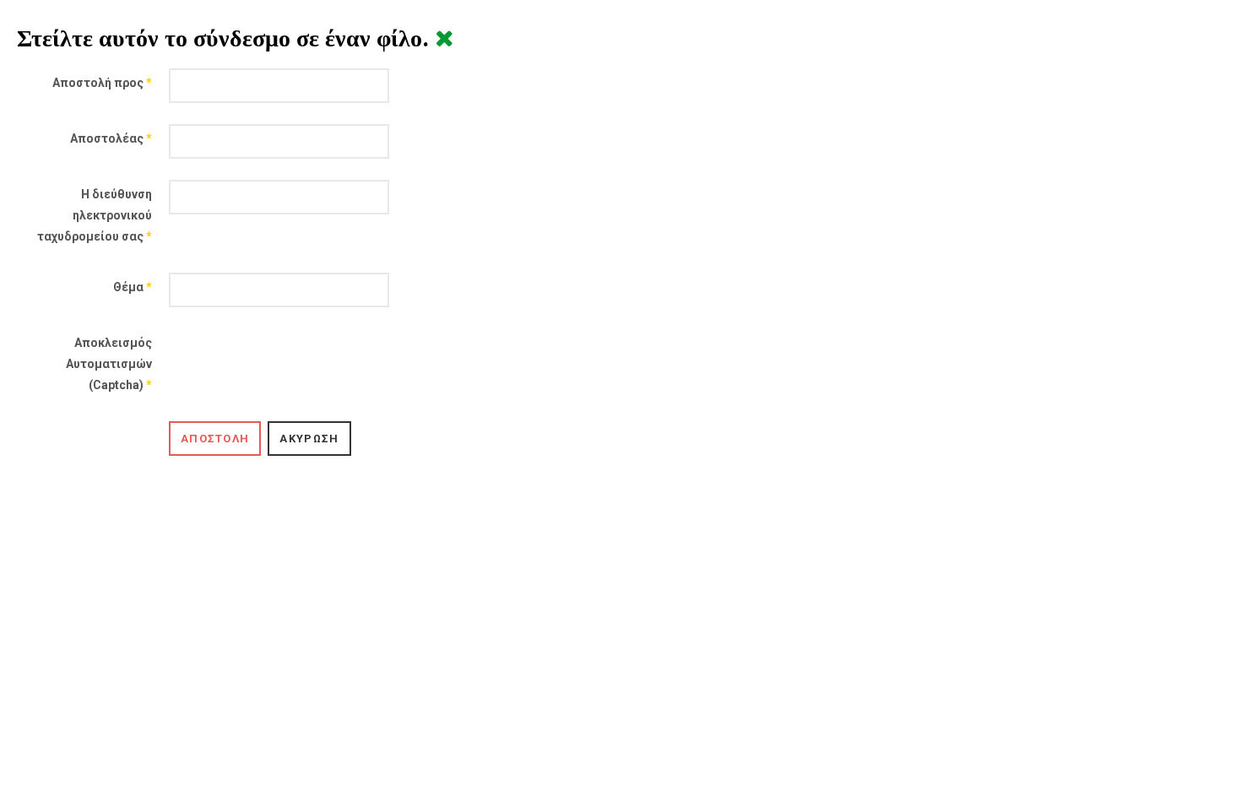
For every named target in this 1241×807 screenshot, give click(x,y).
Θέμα (132, 287)
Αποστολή (215, 438)
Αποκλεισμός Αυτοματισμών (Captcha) (109, 364)
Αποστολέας (111, 138)
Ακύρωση (309, 438)
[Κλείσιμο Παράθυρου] (444, 38)
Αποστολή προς (102, 82)
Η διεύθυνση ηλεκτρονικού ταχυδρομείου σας (94, 215)
